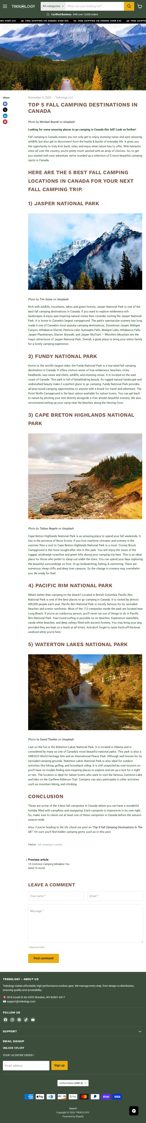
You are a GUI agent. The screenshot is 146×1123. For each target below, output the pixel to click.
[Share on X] (5, 109)
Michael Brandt (49, 122)
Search (73, 1108)
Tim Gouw (46, 299)
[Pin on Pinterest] (5, 121)
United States (71, 1083)
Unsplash (69, 122)
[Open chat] (133, 1110)
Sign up (59, 1065)
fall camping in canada (50, 844)
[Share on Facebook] (5, 104)
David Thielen (48, 739)
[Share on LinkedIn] (5, 116)
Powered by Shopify (73, 1116)
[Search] (129, 6)
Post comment (43, 958)
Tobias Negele (49, 528)
